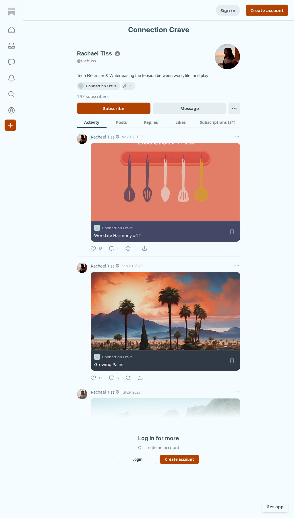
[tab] (92, 122)
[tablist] (158, 122)
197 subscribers (93, 96)
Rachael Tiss (103, 137)
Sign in (227, 10)
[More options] (237, 136)
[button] (11, 30)
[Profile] (11, 110)
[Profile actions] (234, 108)
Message (189, 108)
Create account (267, 10)
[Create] (10, 125)
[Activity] (11, 78)
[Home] (11, 11)
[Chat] (11, 62)
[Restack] (128, 377)
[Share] (144, 248)
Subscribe (113, 108)
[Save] (232, 231)
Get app (275, 506)
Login (137, 459)
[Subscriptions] (11, 46)
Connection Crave (117, 227)
